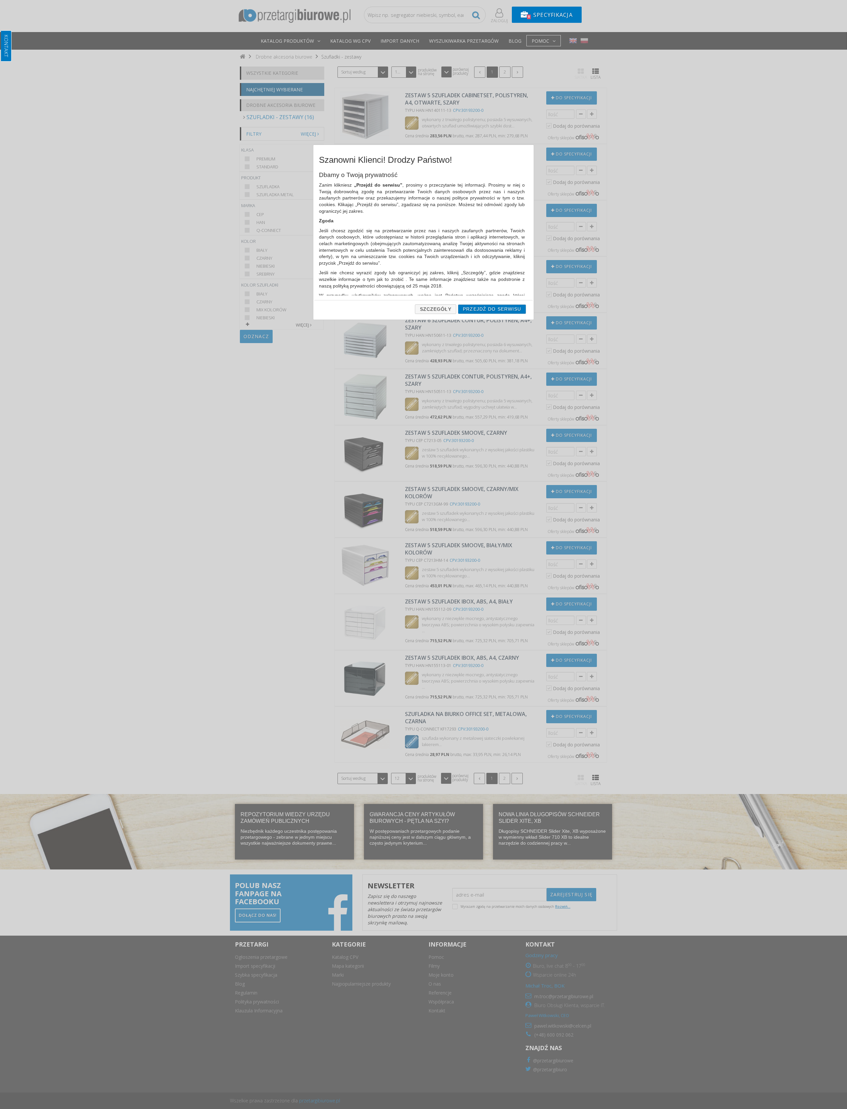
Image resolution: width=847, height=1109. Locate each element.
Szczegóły (435, 309)
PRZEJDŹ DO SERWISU (492, 309)
